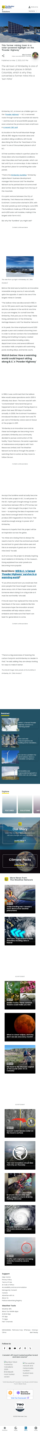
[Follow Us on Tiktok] (20, 1348)
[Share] (3, 55)
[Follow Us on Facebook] (4, 1348)
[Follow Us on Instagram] (9, 1348)
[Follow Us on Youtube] (14, 1348)
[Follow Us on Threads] (25, 1348)
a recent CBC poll (10, 127)
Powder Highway (12, 114)
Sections (32, 11)
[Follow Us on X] (30, 1348)
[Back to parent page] (6, 9)
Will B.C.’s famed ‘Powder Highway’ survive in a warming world (19, 574)
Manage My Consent (9, 1290)
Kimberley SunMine (18, 175)
